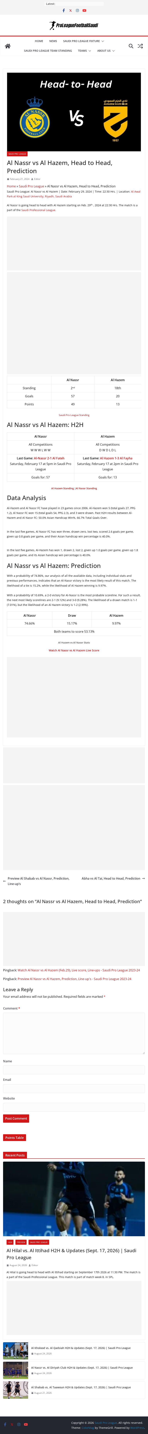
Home (39, 41)
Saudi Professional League (38, 210)
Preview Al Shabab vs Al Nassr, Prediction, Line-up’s (38, 881)
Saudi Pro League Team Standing (48, 50)
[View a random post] (140, 46)
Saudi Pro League (17, 153)
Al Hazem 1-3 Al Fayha (116, 458)
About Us (104, 50)
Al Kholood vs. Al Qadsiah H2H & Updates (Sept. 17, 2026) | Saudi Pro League (81, 1348)
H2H (10, 1242)
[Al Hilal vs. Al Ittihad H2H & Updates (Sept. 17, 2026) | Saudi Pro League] (74, 1199)
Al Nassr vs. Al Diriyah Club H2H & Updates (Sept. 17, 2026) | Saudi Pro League (82, 1367)
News (53, 41)
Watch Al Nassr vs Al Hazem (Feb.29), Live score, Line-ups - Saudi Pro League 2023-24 (79, 970)
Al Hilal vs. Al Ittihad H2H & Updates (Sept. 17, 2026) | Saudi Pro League (71, 1254)
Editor (37, 179)
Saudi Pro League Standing (74, 415)
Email (7, 1080)
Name (7, 1061)
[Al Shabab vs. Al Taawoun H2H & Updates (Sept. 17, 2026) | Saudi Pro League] (15, 1390)
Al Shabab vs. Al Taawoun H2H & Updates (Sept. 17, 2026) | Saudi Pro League (81, 1387)
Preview (21, 1242)
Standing (62, 488)
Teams (82, 50)
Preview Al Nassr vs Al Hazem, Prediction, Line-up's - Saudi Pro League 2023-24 (74, 979)
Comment (11, 1008)
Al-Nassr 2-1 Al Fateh (49, 458)
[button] (102, 41)
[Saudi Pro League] (7, 46)
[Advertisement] (74, 243)
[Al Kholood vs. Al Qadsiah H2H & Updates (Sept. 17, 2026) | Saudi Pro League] (15, 1350)
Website (9, 1098)
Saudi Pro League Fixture (81, 41)
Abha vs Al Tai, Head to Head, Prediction (111, 878)
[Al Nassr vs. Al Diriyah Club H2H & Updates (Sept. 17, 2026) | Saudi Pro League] (15, 1370)
